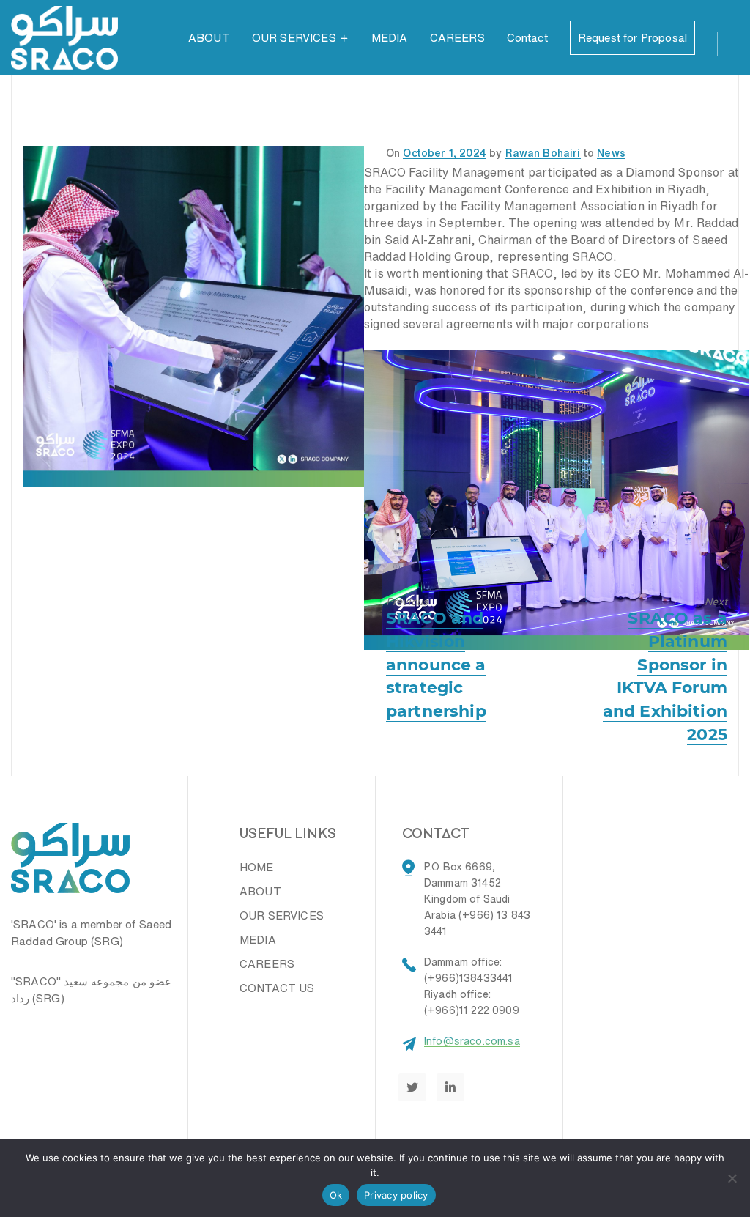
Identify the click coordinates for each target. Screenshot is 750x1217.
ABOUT (209, 37)
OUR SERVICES (294, 37)
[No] (731, 1178)
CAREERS (457, 37)
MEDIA (389, 37)
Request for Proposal (632, 37)
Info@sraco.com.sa (472, 1041)
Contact (527, 37)
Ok (336, 1195)
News (611, 153)
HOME (257, 867)
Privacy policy (396, 1195)
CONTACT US (277, 988)
